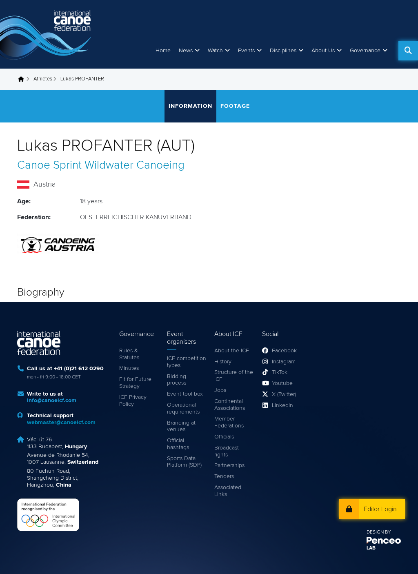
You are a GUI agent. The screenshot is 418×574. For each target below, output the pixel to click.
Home (163, 50)
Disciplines (283, 50)
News (186, 50)
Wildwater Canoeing (134, 165)
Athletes (42, 79)
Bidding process (176, 380)
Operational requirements (183, 408)
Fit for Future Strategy (135, 382)
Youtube (282, 383)
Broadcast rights (226, 451)
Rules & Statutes (129, 354)
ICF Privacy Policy (133, 400)
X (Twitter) (284, 394)
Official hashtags (178, 444)
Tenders (224, 476)
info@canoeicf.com (51, 400)
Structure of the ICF (233, 375)
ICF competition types (186, 362)
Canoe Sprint (49, 165)
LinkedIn (282, 405)
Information (190, 106)
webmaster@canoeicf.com (61, 422)
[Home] (47, 34)
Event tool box (185, 394)
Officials (224, 437)
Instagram (284, 362)
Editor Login (380, 509)
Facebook (284, 351)
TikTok (279, 372)
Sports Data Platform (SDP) (184, 462)
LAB (371, 548)
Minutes (129, 368)
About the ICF (231, 351)
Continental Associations (229, 404)
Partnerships (229, 465)
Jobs (220, 390)
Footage (235, 106)
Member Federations (229, 422)
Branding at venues (181, 426)
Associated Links (227, 491)
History (222, 362)
